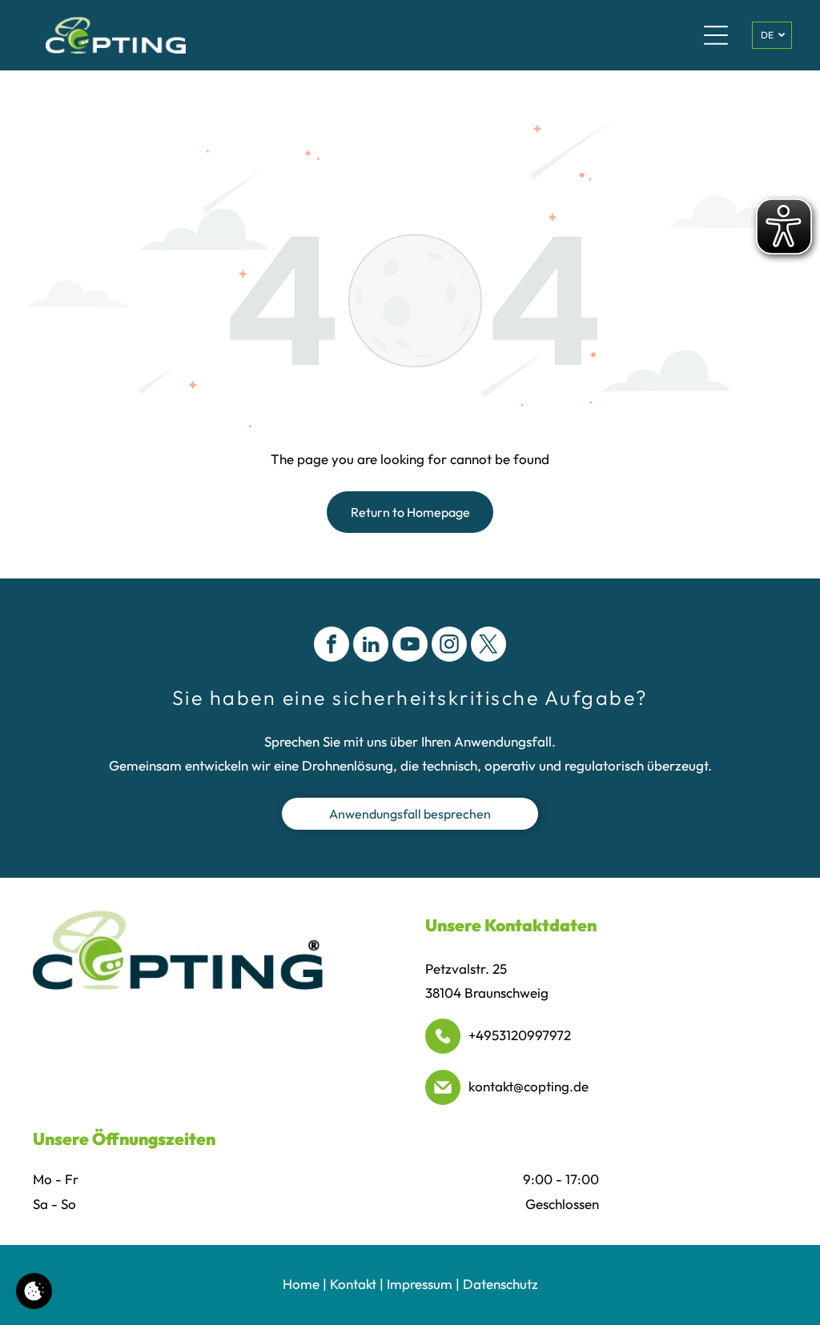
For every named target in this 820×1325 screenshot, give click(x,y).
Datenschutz (500, 1283)
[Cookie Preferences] (34, 1291)
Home (301, 1283)
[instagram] (449, 646)
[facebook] (331, 646)
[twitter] (488, 646)
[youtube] (410, 646)
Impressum (419, 1283)
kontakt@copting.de (528, 1086)
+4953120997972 (519, 1035)
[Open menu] (716, 35)
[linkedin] (370, 646)
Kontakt (353, 1283)
